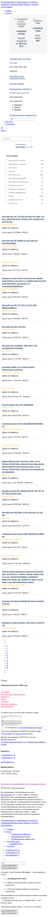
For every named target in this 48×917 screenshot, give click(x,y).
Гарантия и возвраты (9, 704)
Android (17, 107)
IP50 (16, 67)
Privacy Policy (6, 734)
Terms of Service (22, 734)
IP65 (20, 67)
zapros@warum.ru (7, 762)
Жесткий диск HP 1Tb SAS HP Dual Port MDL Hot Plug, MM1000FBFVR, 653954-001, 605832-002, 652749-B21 (23, 219)
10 (7, 656)
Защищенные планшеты (21, 834)
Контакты (9, 122)
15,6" (15, 63)
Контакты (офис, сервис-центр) (13, 694)
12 (7, 661)
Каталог (8, 13)
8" (11, 93)
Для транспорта (16, 101)
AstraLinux (13, 71)
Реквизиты (5, 697)
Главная (8, 11)
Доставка (4, 702)
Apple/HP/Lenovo (16, 844)
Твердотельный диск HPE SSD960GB (17, 405)
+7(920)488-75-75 (8, 758)
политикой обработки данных (30, 728)
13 (7, 663)
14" (11, 63)
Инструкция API (7, 706)
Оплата (4, 699)
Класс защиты (38, 37)
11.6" (18, 93)
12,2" (23, 93)
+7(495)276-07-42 (8, 755)
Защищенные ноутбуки (21, 837)
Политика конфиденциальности (13, 742)
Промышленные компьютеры (23, 839)
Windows (17, 110)
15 (7, 668)
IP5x (11, 67)
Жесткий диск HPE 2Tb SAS (14, 327)
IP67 (25, 67)
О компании (9, 124)
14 (7, 665)
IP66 (16, 97)
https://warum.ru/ (7, 795)
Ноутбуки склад (13, 841)
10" (14, 93)
